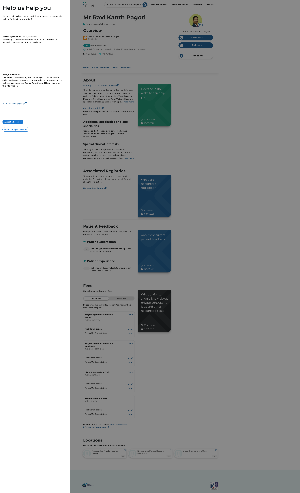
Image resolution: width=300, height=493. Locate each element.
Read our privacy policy (13, 103)
